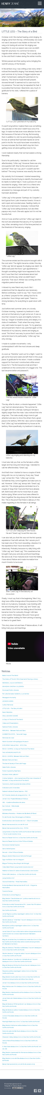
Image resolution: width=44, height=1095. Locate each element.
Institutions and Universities (11, 788)
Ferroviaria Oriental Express (11, 845)
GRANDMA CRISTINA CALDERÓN (13, 686)
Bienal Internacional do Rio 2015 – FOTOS (15, 828)
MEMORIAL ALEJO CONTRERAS (12, 683)
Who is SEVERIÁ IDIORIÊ (10, 716)
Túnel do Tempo (7, 891)
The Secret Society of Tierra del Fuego (14, 763)
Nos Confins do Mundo (9, 910)
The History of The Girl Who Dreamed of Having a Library (20, 679)
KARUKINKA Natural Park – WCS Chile (14, 745)
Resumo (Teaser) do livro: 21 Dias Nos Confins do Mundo (19, 837)
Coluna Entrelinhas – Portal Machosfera (14, 881)
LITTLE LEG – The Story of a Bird (12, 708)
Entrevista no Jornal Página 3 (11, 895)
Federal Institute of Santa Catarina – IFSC (15, 791)
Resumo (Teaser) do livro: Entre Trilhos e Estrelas (17, 841)
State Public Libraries (9, 767)
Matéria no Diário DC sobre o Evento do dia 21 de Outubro (20, 870)
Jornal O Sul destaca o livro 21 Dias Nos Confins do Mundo (20, 983)
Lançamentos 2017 (8, 878)
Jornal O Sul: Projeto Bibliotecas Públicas (15, 799)
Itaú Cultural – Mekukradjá (10, 806)
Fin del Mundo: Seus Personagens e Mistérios (16, 817)
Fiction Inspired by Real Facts (11, 771)
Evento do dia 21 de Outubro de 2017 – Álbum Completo (20, 821)
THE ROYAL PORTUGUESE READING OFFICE (16, 784)
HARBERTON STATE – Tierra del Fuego (14, 734)
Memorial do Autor (8, 738)
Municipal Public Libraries (10, 690)
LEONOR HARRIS (7, 701)
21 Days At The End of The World (12, 719)
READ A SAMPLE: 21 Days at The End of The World (18, 749)
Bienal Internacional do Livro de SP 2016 (15, 824)
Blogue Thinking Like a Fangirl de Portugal (15, 863)
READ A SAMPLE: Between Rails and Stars (15, 756)
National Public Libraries (10, 727)
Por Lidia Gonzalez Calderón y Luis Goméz (15, 694)
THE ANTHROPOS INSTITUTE (11, 752)
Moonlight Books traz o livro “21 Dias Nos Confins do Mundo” (21, 1021)
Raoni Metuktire (7, 712)
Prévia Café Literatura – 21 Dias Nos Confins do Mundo (19, 874)
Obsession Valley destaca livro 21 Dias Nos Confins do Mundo (21, 1037)
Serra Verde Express (8, 848)
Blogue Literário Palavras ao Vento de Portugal (17, 856)
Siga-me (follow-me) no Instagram (13, 859)
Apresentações (7, 810)
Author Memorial (7, 705)
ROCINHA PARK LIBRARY (10, 774)
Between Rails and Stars (10, 760)
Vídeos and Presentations (10, 723)
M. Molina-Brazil (16, 1086)
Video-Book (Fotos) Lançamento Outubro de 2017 (17, 867)
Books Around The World (10, 675)
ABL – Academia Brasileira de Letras (13, 802)
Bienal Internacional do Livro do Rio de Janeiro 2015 (18, 1064)
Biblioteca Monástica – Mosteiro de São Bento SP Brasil (19, 813)
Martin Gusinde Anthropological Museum (15, 741)
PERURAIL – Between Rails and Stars (14, 730)
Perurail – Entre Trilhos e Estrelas (12, 852)
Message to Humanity (9, 697)
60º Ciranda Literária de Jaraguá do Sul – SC (16, 795)
